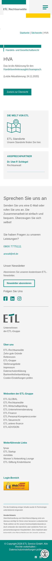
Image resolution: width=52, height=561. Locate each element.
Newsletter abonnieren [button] (19, 283)
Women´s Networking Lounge (18, 458)
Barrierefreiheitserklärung (16, 374)
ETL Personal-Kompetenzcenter (19, 416)
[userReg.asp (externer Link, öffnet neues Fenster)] (16, 486)
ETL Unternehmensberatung (17, 409)
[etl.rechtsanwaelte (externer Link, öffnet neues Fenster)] (5, 299)
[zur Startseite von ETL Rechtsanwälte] (15, 9)
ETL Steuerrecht (11, 420)
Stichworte (36, 33)
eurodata (8, 455)
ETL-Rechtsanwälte (13, 350)
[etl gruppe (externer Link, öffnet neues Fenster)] (12, 299)
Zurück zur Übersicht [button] (17, 92)
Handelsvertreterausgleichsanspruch (22, 69)
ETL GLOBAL (10, 399)
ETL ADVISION (11, 427)
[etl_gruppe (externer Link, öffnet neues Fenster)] (19, 299)
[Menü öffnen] (45, 7)
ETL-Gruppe (9, 360)
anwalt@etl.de (10, 254)
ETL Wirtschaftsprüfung (15, 406)
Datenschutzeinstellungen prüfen (26, 549)
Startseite (24, 33)
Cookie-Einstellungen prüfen (18, 378)
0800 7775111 (12, 246)
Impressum (9, 367)
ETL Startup (9, 451)
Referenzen (9, 357)
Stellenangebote (11, 364)
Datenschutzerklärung (14, 371)
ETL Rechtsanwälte (13, 402)
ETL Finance (10, 413)
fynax (6, 448)
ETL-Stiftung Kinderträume (17, 462)
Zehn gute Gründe (12, 353)
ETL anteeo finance (13, 423)
